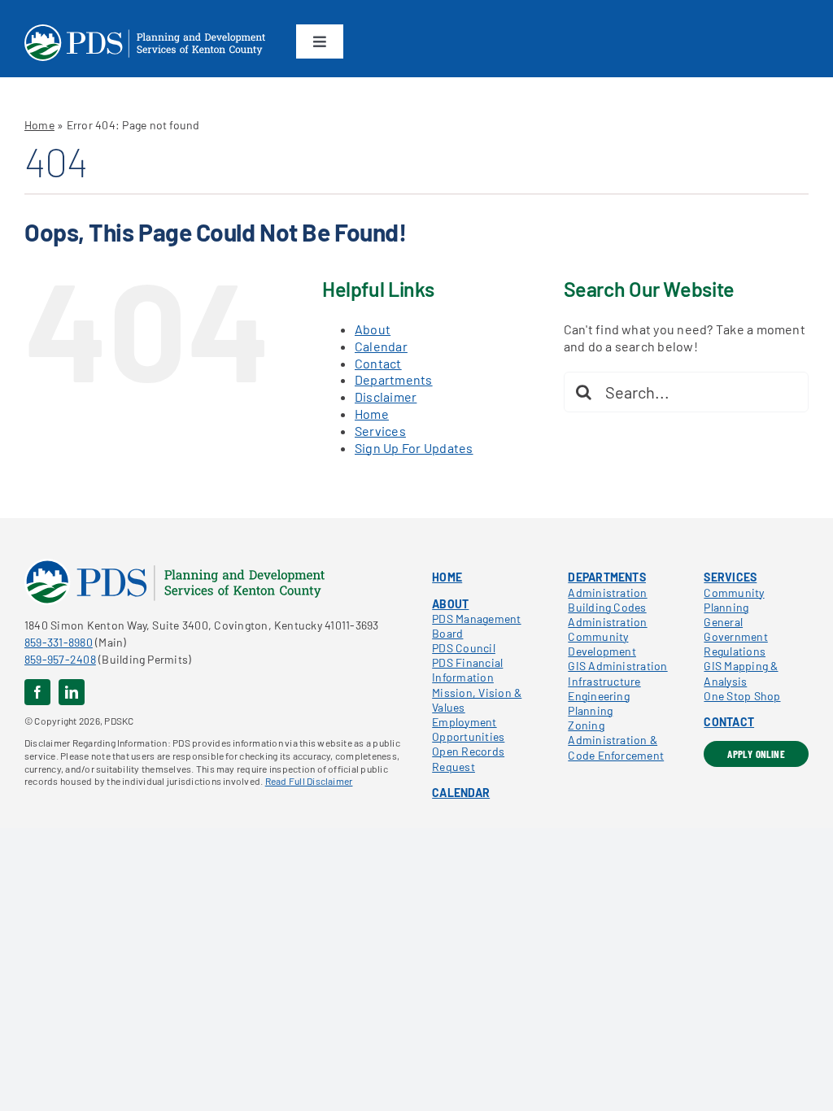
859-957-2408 (60, 659)
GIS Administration (617, 666)
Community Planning (734, 600)
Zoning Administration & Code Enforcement (616, 739)
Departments (394, 379)
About (372, 329)
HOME (447, 577)
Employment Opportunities (468, 729)
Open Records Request (468, 758)
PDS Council (463, 648)
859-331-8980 (58, 642)
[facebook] (37, 692)
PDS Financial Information (467, 670)
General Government (735, 629)
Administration (607, 592)
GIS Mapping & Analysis (741, 673)
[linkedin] (72, 692)
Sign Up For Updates (414, 447)
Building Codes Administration (607, 614)
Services (380, 430)
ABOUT (450, 604)
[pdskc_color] (174, 565)
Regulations (734, 651)
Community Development (602, 644)
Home (39, 125)
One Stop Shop (742, 696)
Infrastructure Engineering (604, 688)
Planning (590, 710)
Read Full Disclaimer (309, 780)
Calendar (381, 346)
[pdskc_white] (144, 30)
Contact (378, 363)
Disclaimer (385, 396)
